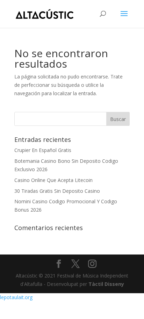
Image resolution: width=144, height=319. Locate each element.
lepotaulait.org (16, 297)
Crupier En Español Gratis (42, 150)
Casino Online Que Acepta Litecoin (53, 180)
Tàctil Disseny (106, 284)
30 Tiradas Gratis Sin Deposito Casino (57, 191)
